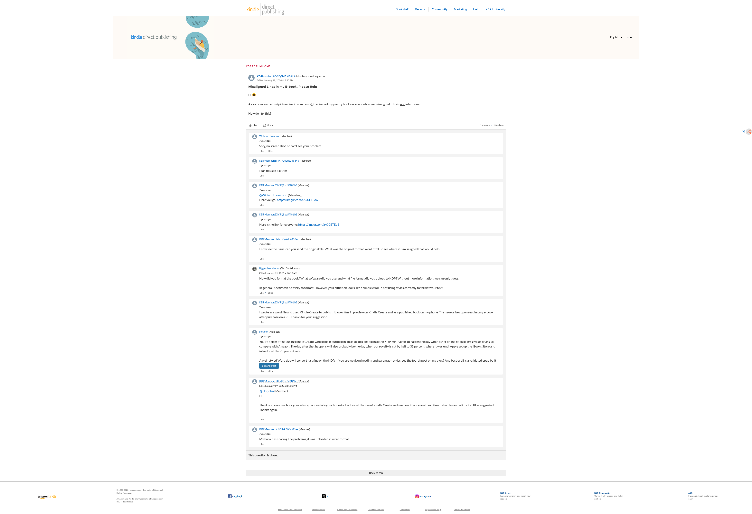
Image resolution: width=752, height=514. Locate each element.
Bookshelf (402, 9)
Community (439, 9)
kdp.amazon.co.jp (433, 510)
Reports (420, 9)
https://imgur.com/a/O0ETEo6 (297, 200)
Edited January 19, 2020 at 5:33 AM (275, 80)
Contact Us (405, 510)
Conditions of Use (376, 510)
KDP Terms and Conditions (290, 510)
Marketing (460, 9)
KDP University (495, 9)
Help (476, 9)
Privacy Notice (318, 510)
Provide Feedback (462, 510)
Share (270, 125)
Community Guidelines (347, 510)
